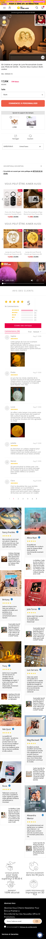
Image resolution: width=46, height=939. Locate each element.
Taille (3, 89)
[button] (2, 203)
